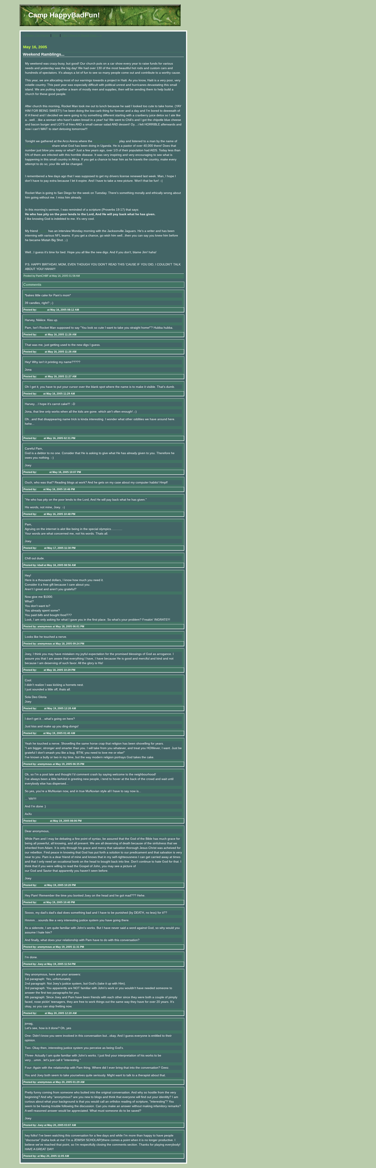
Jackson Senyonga (38, 145)
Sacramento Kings (105, 141)
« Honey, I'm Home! (36, 35)
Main (55, 35)
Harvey (42, 309)
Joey (40, 548)
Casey (43, 231)
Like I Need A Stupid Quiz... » (82, 35)
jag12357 (43, 472)
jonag (40, 334)
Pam (40, 438)
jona (40, 393)
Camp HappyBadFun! (64, 15)
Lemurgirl (43, 820)
